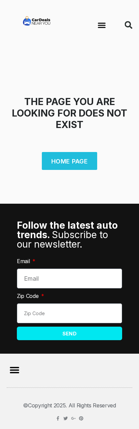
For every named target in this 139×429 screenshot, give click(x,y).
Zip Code (28, 296)
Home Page (69, 161)
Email (24, 261)
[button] (101, 25)
